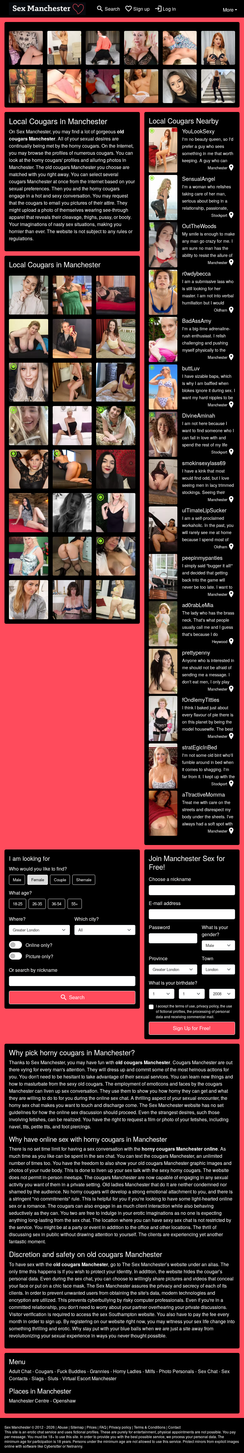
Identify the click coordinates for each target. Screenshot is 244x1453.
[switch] (15, 945)
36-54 (56, 903)
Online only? (39, 945)
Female (37, 879)
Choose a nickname (170, 879)
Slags (38, 1378)
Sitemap (77, 1427)
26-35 (37, 903)
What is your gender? (215, 931)
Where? (17, 918)
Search (72, 997)
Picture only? (39, 956)
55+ (74, 903)
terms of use (185, 1005)
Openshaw (64, 1400)
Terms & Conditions (149, 1427)
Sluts (53, 1378)
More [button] (228, 9)
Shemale (83, 879)
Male (17, 879)
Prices (92, 1427)
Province (158, 958)
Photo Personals (176, 1371)
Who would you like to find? (38, 868)
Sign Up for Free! (192, 1028)
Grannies (99, 1371)
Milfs (150, 1371)
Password (159, 927)
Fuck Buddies (71, 1371)
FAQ (102, 1427)
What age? (20, 892)
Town (207, 958)
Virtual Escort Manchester (89, 1378)
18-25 (17, 903)
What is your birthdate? (173, 982)
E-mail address (165, 903)
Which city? (86, 918)
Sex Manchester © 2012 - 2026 (29, 1427)
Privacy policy (120, 1427)
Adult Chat (20, 1371)
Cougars (44, 1371)
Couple (60, 879)
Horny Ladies (127, 1371)
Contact (174, 1427)
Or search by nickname (33, 969)
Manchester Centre (29, 1400)
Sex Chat (208, 1371)
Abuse (62, 1427)
